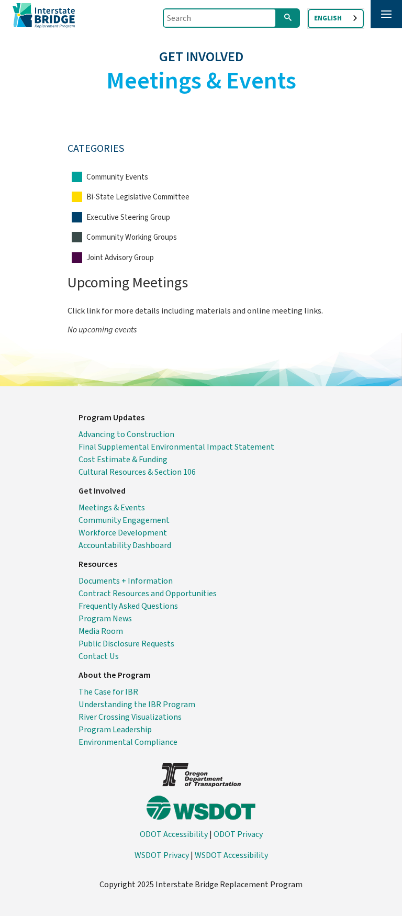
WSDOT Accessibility (231, 855)
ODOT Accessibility (174, 834)
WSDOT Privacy (162, 855)
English (328, 18)
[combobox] (335, 18)
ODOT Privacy (238, 834)
